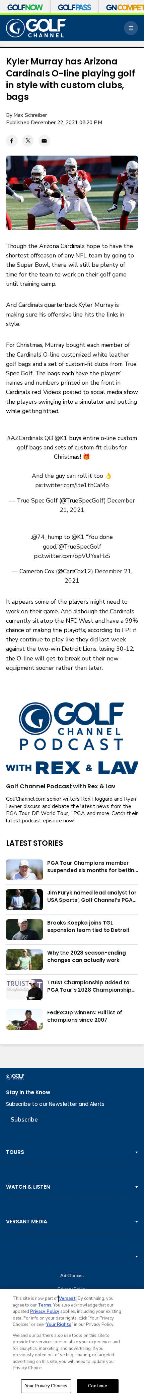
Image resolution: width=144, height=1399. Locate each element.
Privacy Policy (44, 1312)
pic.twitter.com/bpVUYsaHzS (72, 556)
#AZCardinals (25, 438)
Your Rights (58, 1325)
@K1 (61, 438)
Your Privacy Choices (46, 1386)
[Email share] (44, 141)
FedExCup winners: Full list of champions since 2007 (84, 1016)
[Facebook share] (12, 141)
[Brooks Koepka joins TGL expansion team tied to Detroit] (24, 929)
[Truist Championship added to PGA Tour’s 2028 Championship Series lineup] (24, 989)
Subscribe (24, 1120)
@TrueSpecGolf (80, 547)
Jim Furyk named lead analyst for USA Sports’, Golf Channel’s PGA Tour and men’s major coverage (92, 896)
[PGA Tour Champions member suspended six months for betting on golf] (24, 869)
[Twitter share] (28, 141)
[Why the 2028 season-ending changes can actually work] (24, 959)
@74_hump (47, 537)
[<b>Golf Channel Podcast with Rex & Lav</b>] (72, 739)
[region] (72, 1344)
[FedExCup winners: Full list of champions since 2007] (24, 1019)
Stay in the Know (28, 1092)
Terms (44, 1305)
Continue (97, 1386)
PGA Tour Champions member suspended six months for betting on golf (92, 866)
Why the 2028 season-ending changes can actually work (86, 956)
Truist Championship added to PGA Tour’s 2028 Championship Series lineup (89, 986)
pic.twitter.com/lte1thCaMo (72, 485)
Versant (67, 1298)
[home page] (36, 28)
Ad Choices (72, 1276)
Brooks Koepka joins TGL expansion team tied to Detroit (88, 926)
